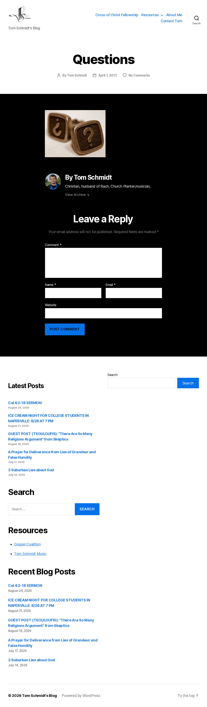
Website (50, 305)
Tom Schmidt (77, 75)
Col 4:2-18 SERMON (24, 403)
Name (50, 285)
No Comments (139, 75)
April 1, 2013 (107, 75)
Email (111, 285)
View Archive (77, 195)
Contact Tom (171, 21)
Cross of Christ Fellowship (116, 15)
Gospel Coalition (27, 544)
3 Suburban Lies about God (31, 470)
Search (112, 375)
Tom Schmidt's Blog (39, 695)
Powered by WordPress (81, 695)
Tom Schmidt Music (30, 554)
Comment (53, 245)
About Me (174, 15)
